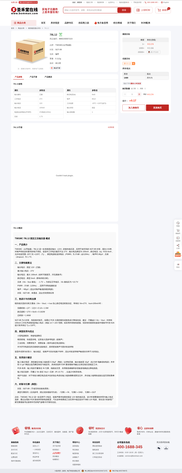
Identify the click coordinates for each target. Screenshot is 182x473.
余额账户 (75, 457)
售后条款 (75, 450)
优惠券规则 (76, 465)
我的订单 (89, 2)
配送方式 (14, 453)
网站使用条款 (97, 446)
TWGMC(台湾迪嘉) (63, 45)
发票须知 (75, 446)
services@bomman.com (134, 456)
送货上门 (36, 446)
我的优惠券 (124, 2)
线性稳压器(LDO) (34, 28)
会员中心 (111, 2)
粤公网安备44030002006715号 (96, 471)
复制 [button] (74, 39)
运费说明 (14, 457)
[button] (128, 63)
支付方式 (14, 450)
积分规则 (75, 461)
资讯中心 (36, 453)
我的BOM (100, 2)
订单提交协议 (97, 457)
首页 (12, 28)
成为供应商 (37, 461)
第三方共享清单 (98, 453)
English (166, 2)
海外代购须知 (16, 461)
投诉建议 (56, 456)
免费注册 (14, 2)
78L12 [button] (53, 34)
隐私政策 (95, 450)
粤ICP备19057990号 (119, 471)
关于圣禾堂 (57, 446)
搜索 (124, 10)
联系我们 (56, 450)
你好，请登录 (77, 2)
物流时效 (75, 453)
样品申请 (36, 457)
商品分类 (21, 28)
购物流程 (14, 446)
